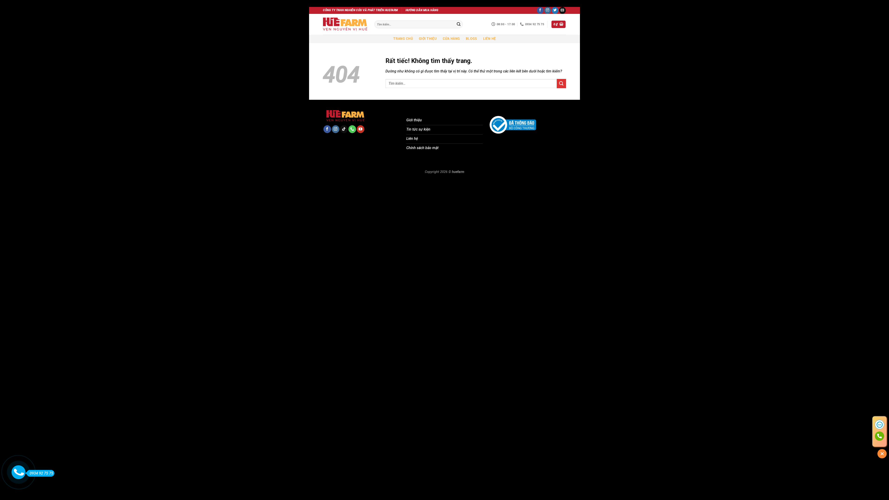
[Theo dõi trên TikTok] (344, 129)
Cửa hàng (451, 39)
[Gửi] (459, 24)
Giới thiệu (428, 39)
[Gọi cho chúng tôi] (352, 129)
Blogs (471, 39)
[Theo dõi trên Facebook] (540, 10)
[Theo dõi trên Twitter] (555, 10)
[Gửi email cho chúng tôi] (562, 10)
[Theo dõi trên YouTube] (360, 129)
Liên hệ (489, 39)
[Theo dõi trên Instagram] (547, 10)
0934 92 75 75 (41, 473)
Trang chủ (403, 39)
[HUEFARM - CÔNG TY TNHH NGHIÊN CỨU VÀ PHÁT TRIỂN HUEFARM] (345, 24)
